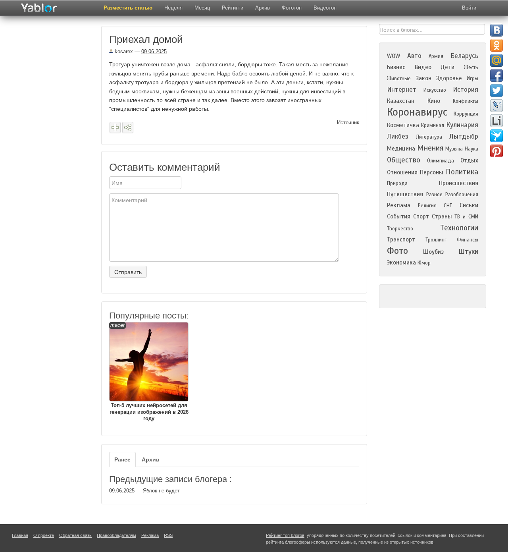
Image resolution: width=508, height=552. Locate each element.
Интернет (401, 89)
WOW (393, 56)
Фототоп (292, 8)
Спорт (421, 216)
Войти (469, 8)
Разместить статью (128, 8)
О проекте (43, 535)
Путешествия (405, 194)
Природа (397, 183)
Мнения (430, 147)
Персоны (431, 172)
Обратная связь (75, 535)
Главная (20, 535)
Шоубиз (433, 251)
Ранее (122, 459)
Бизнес (396, 67)
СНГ (448, 206)
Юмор (424, 263)
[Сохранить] (115, 127)
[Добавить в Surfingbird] (496, 135)
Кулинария (462, 125)
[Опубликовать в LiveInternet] (496, 120)
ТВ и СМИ (466, 217)
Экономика (401, 262)
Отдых (469, 160)
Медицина (401, 148)
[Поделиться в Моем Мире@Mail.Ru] (496, 60)
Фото (397, 251)
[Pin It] (496, 151)
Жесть (471, 67)
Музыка (454, 149)
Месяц (202, 8)
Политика (462, 171)
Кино (433, 100)
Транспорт (401, 239)
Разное (434, 194)
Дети (447, 67)
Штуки (468, 251)
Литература (429, 137)
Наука (471, 149)
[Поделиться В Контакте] (496, 30)
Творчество (400, 229)
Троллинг (435, 240)
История (465, 89)
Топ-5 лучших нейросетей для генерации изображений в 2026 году (149, 372)
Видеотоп (325, 8)
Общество (403, 159)
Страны (442, 216)
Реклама (398, 205)
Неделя (173, 8)
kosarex (123, 51)
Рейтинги (232, 8)
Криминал (432, 125)
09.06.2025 (154, 51)
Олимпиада (440, 161)
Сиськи (469, 205)
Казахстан (400, 100)
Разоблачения (461, 194)
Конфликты (465, 101)
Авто (414, 56)
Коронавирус (417, 112)
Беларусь (464, 56)
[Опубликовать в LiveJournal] (496, 105)
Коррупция (466, 114)
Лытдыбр (463, 136)
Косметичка (403, 125)
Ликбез (397, 136)
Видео (423, 67)
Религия (427, 206)
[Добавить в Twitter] (496, 90)
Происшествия (458, 183)
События (398, 216)
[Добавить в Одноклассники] (496, 45)
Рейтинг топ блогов (285, 535)
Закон (423, 78)
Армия (436, 56)
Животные (399, 78)
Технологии (459, 227)
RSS (168, 535)
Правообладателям (116, 535)
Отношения (402, 172)
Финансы (467, 240)
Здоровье (449, 78)
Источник (348, 122)
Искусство (434, 90)
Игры (472, 78)
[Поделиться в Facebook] (496, 75)
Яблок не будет (161, 491)
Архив (262, 8)
